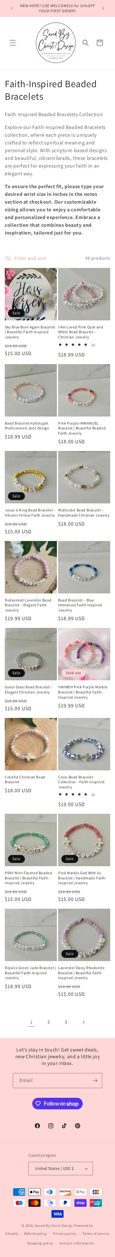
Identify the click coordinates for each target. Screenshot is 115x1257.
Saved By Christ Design (54, 1225)
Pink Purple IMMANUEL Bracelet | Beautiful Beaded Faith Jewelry (82, 428)
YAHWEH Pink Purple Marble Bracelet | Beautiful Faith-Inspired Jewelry (83, 691)
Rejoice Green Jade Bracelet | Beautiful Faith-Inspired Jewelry (30, 972)
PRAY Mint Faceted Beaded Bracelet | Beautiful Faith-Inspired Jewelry (28, 877)
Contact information (76, 1243)
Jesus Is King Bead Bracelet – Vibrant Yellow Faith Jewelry (30, 513)
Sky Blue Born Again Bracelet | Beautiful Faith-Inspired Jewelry (30, 332)
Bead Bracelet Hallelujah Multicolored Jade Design (27, 426)
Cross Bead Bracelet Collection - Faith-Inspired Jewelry (81, 782)
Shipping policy (40, 1243)
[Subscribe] (95, 1080)
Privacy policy (65, 1233)
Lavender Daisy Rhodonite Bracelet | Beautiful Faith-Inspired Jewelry (81, 972)
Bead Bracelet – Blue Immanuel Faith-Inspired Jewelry (80, 605)
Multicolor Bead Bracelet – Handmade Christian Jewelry (84, 513)
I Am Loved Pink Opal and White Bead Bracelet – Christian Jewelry (80, 332)
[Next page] (83, 1022)
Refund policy (35, 1233)
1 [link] (31, 1022)
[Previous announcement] (12, 8)
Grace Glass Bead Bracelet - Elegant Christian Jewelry (28, 689)
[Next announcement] (103, 8)
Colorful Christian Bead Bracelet (25, 779)
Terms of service (95, 1233)
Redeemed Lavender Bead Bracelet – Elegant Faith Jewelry (28, 605)
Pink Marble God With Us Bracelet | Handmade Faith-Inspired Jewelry (82, 877)
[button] (13, 43)
